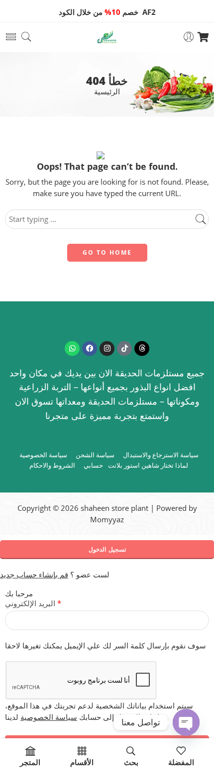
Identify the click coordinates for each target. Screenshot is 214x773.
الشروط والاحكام (52, 465)
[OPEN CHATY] (186, 722)
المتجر (30, 762)
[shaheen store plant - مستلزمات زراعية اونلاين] (107, 37)
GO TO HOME (107, 252)
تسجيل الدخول (107, 549)
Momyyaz (107, 519)
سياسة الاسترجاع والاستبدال (161, 454)
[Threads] (141, 348)
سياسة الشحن (95, 454)
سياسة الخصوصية (43, 454)
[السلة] (203, 37)
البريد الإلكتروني (33, 603)
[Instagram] (107, 348)
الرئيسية (107, 92)
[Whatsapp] (72, 348)
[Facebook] (89, 348)
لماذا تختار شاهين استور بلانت (148, 465)
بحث (131, 762)
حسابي (93, 465)
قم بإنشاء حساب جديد (34, 574)
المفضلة (181, 762)
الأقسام (82, 762)
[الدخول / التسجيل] (189, 37)
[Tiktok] (124, 348)
